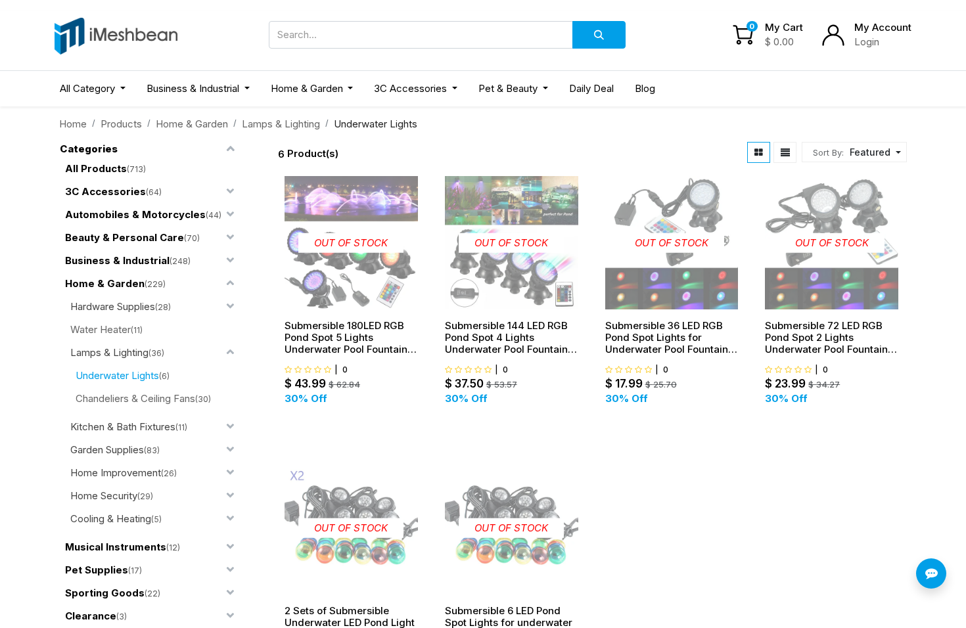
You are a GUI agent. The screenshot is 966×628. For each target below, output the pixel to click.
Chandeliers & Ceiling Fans (135, 398)
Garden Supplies (107, 449)
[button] (873, 152)
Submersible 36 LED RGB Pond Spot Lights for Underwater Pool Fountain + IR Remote (671, 337)
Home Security (103, 495)
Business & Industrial (117, 260)
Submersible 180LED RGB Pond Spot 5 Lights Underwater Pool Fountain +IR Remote (346, 337)
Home (73, 124)
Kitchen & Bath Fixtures (122, 426)
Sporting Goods (105, 593)
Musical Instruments (115, 547)
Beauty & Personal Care (124, 237)
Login (866, 41)
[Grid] (758, 152)
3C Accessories (105, 191)
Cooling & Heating (110, 518)
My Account (882, 27)
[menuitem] (591, 89)
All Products (96, 168)
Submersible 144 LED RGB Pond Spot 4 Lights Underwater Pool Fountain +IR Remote (506, 337)
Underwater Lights (117, 375)
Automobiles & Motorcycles (135, 214)
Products (121, 124)
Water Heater (100, 329)
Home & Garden (192, 124)
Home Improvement (115, 472)
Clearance (90, 616)
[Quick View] (417, 224)
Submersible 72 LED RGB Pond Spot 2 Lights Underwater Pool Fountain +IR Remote (826, 337)
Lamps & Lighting (281, 124)
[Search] (599, 35)
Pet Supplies (96, 570)
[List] (785, 152)
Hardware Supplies (112, 306)
